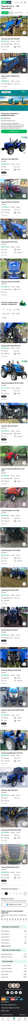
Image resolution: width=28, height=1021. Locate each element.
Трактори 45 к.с (13, 937)
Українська (22, 1014)
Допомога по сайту (14, 989)
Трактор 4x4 (13, 977)
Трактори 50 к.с (13, 943)
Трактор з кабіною (13, 968)
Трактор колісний (13, 965)
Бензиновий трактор (13, 954)
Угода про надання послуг (10, 1008)
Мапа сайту (5, 1011)
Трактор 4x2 (13, 974)
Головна (3, 1019)
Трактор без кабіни (13, 971)
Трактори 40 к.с (13, 931)
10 (26, 920)
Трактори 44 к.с (13, 934)
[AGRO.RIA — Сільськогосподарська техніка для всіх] (6, 2)
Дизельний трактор (13, 957)
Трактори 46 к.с (13, 940)
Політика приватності (9, 1005)
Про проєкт (5, 1002)
